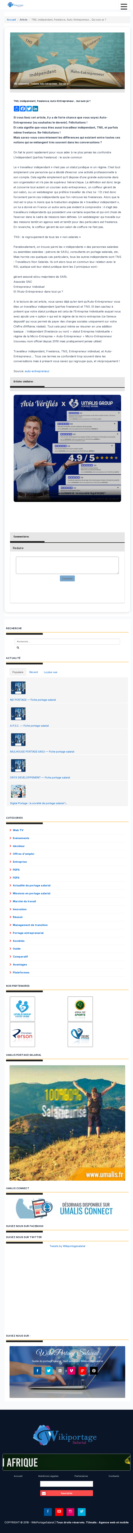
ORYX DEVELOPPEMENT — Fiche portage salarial (40, 777)
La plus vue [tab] (50, 672)
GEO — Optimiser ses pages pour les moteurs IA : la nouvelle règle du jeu (60, 493)
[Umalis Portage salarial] (67, 1123)
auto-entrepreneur (37, 371)
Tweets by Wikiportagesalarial (67, 1246)
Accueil (11, 19)
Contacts (114, 1476)
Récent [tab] (33, 672)
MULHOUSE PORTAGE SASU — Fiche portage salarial (42, 751)
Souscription (66, 1493)
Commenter (67, 578)
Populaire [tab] (17, 672)
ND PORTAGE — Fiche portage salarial (33, 699)
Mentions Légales (48, 1476)
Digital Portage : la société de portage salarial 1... (38, 803)
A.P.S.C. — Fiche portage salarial (29, 725)
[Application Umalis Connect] (67, 1208)
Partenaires (81, 1476)
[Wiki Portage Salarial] (66, 1436)
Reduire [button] (18, 548)
